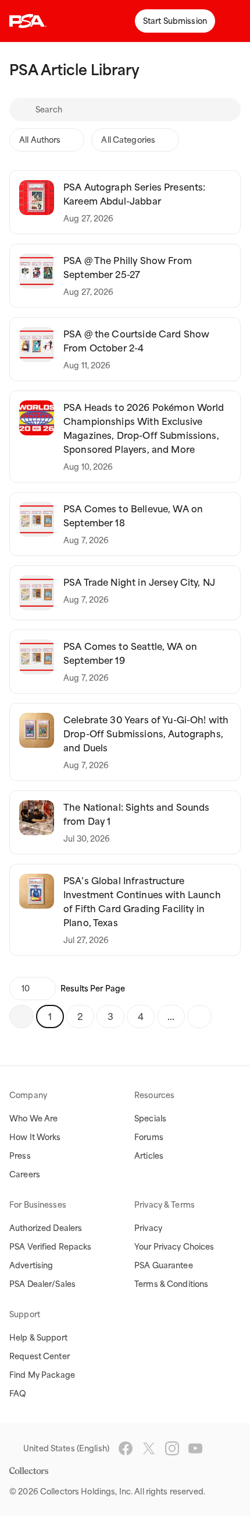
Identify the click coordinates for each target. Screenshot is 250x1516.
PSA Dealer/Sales (42, 1284)
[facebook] (126, 1448)
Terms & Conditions (171, 1284)
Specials (150, 1118)
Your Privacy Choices (174, 1246)
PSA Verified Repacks (50, 1246)
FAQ (17, 1393)
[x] (149, 1448)
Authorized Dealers (45, 1228)
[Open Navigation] (233, 21)
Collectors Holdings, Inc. (86, 1491)
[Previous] (21, 1016)
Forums (148, 1137)
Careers (24, 1174)
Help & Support (38, 1337)
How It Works (35, 1137)
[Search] (22, 109)
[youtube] (195, 1448)
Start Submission (175, 21)
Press (20, 1155)
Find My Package (42, 1375)
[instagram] (172, 1448)
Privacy (148, 1228)
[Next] (199, 1016)
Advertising (31, 1265)
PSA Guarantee (163, 1265)
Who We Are (33, 1118)
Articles (148, 1155)
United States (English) (66, 1448)
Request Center (39, 1356)
